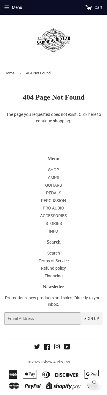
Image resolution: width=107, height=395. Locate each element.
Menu (17, 7)
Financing (54, 276)
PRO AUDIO (53, 208)
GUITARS (53, 185)
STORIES (53, 223)
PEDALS (53, 193)
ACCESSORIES (53, 215)
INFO (53, 231)
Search (53, 253)
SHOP (53, 169)
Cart (98, 7)
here (92, 114)
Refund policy (53, 268)
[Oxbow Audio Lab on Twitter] (37, 347)
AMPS (53, 177)
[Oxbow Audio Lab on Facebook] (47, 347)
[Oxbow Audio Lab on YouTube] (67, 347)
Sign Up (91, 318)
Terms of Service (54, 260)
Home (9, 73)
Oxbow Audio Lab (55, 362)
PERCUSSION (53, 200)
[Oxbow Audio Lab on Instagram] (57, 347)
